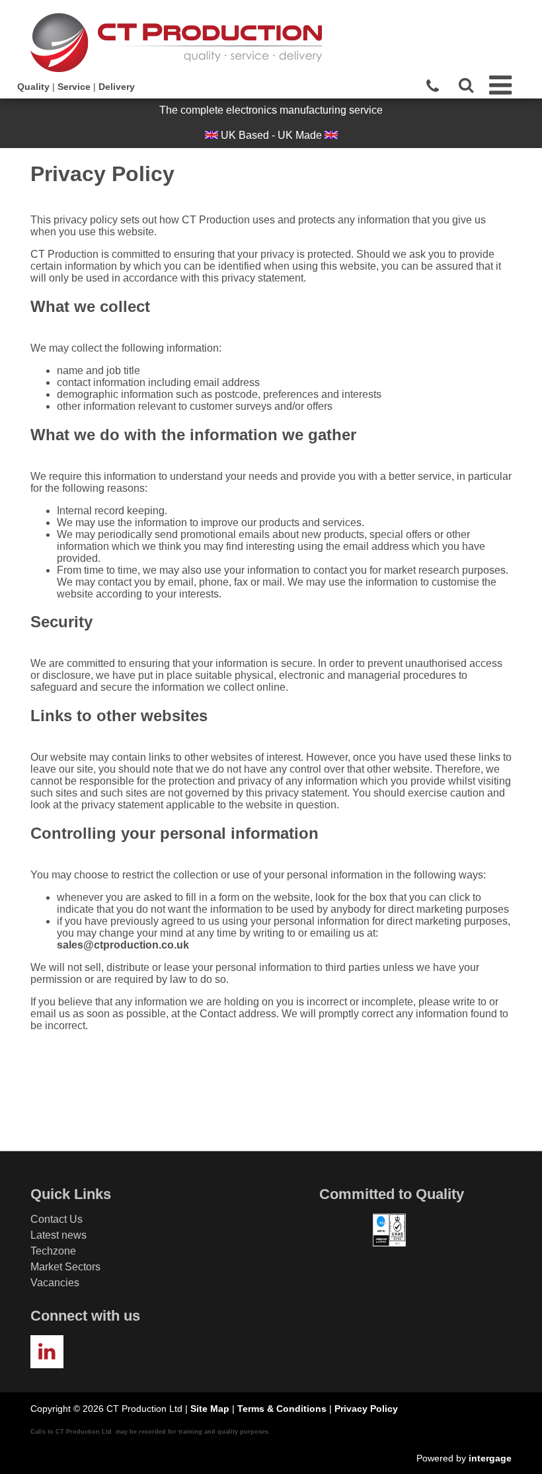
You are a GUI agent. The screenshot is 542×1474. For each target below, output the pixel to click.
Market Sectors (65, 1266)
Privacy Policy (366, 1408)
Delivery (116, 86)
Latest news (58, 1235)
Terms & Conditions (282, 1408)
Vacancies (54, 1282)
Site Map (209, 1408)
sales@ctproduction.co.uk (123, 944)
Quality (33, 86)
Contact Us (56, 1219)
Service (74, 86)
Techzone (53, 1251)
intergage (490, 1458)
